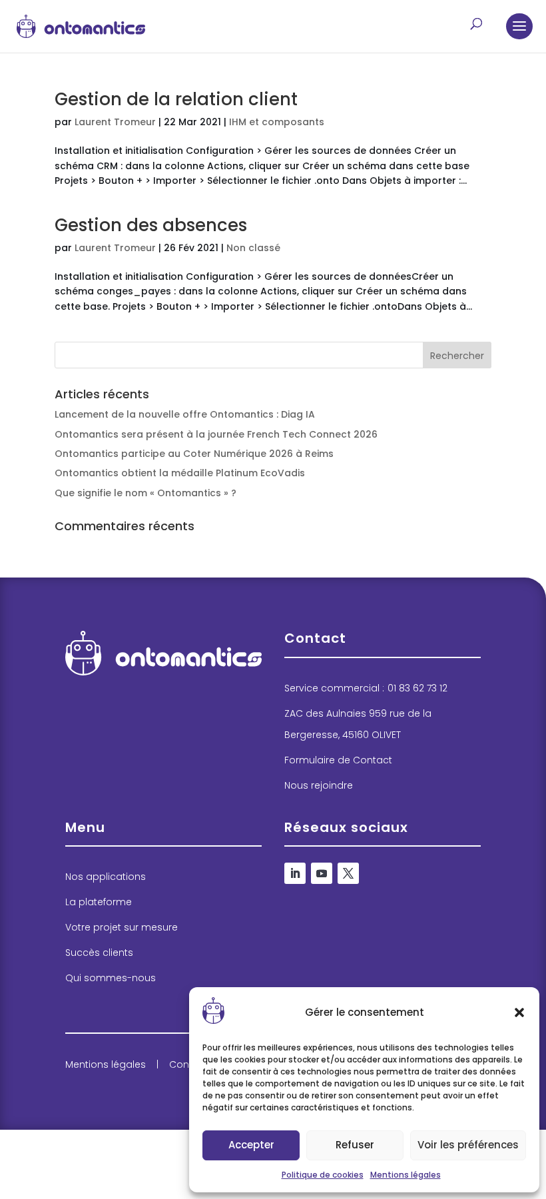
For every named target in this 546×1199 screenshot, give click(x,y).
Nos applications (105, 876)
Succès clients (99, 952)
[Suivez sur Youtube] (321, 873)
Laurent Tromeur (115, 122)
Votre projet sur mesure (121, 927)
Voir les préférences (468, 1145)
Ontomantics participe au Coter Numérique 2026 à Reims (194, 453)
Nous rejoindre (318, 785)
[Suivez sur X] (348, 873)
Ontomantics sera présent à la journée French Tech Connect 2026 (216, 434)
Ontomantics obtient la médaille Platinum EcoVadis (180, 473)
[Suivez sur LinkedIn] (295, 873)
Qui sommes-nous (110, 978)
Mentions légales (405, 1174)
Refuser (355, 1145)
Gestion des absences (151, 225)
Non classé (253, 247)
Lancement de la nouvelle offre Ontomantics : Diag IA (185, 414)
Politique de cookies (323, 1174)
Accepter (251, 1145)
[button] (519, 1012)
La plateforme (98, 902)
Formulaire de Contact (338, 760)
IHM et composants (276, 122)
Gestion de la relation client (176, 99)
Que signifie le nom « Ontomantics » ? (145, 493)
